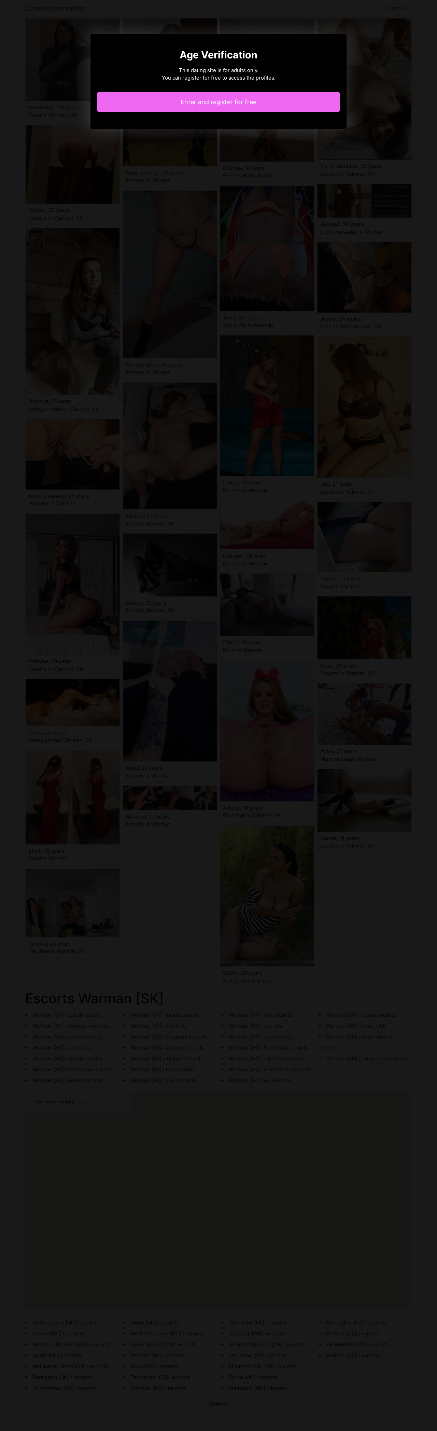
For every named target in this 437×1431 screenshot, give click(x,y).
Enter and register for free (218, 102)
